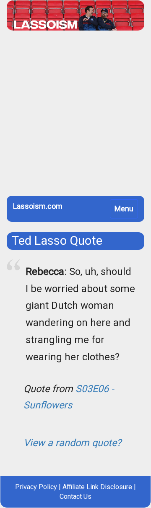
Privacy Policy (36, 487)
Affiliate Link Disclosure (97, 487)
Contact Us (75, 496)
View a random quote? (72, 443)
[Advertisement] (75, 116)
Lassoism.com (37, 206)
